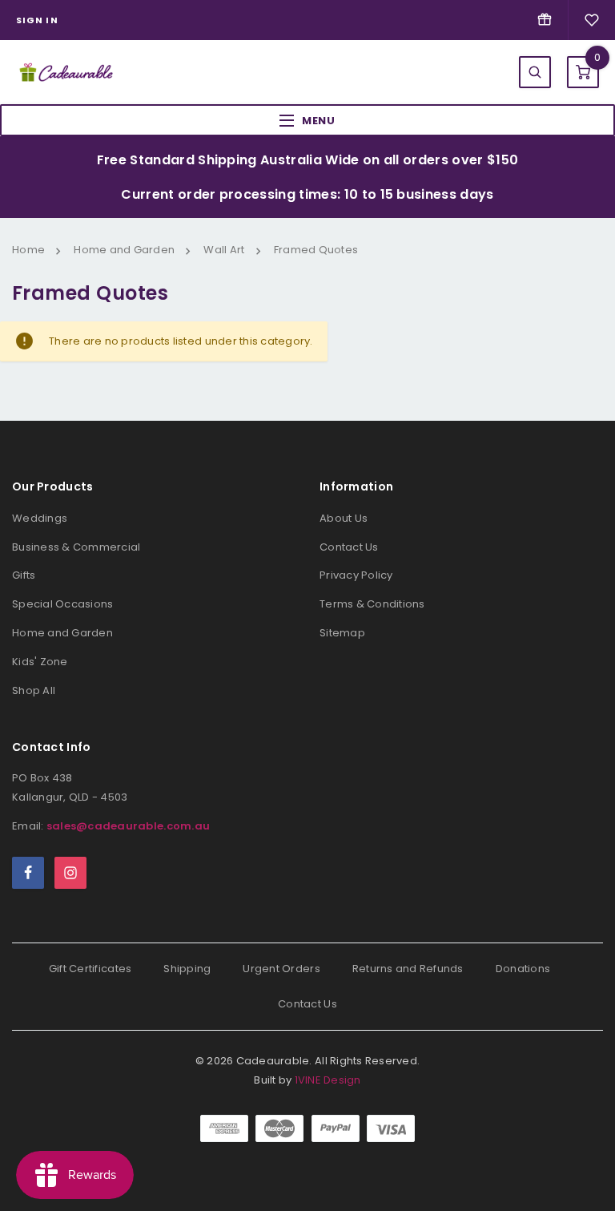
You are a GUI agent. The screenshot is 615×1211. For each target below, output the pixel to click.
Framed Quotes (316, 249)
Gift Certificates (90, 968)
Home (28, 249)
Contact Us (349, 547)
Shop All (33, 690)
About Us (344, 518)
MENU (319, 120)
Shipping (187, 968)
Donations (523, 968)
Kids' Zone (40, 661)
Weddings (39, 518)
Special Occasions (62, 604)
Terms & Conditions (372, 604)
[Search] (535, 72)
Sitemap (342, 632)
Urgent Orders (281, 968)
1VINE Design (328, 1080)
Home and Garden (124, 249)
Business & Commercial (76, 547)
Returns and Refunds (408, 968)
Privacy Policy (356, 575)
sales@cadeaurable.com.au (128, 826)
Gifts (23, 575)
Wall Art (223, 249)
